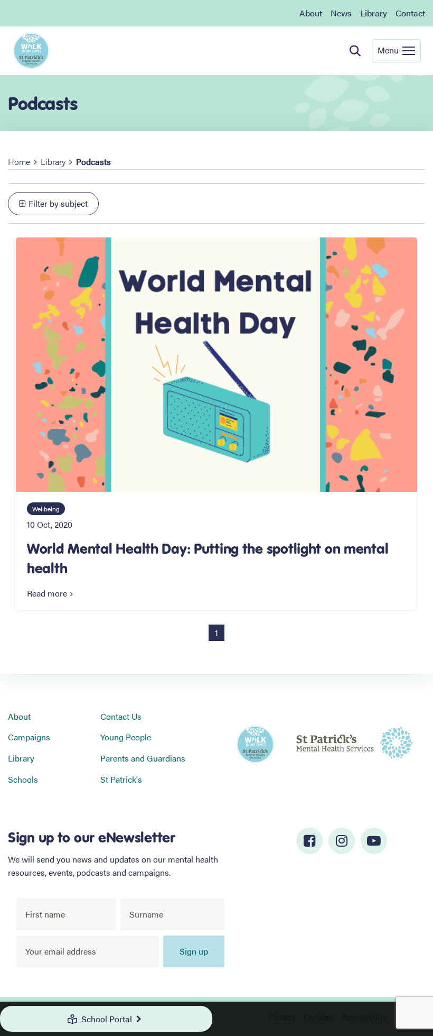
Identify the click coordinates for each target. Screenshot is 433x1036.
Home (19, 161)
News (341, 13)
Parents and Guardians (142, 758)
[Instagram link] (341, 841)
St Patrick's (121, 779)
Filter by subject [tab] (58, 203)
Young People (125, 737)
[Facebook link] (309, 841)
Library (373, 13)
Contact (410, 13)
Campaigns (29, 737)
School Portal (106, 1019)
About (310, 13)
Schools (23, 779)
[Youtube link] (374, 841)
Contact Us (121, 716)
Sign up (194, 951)
